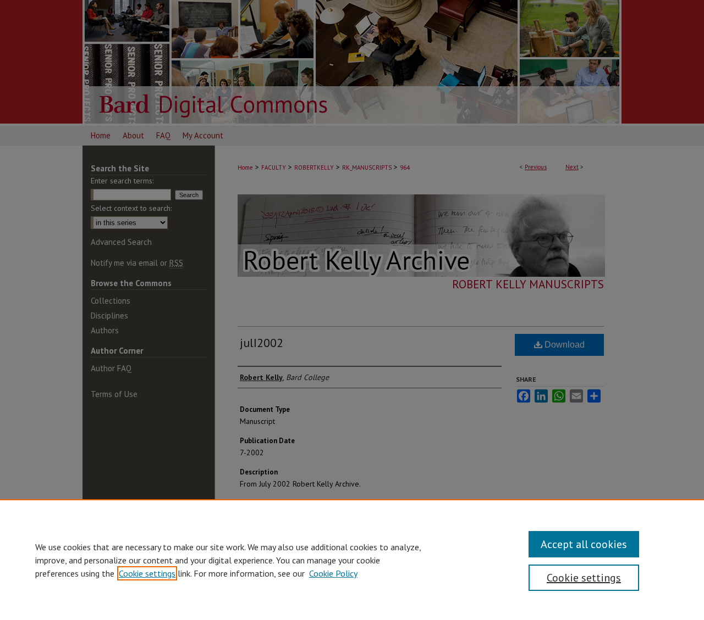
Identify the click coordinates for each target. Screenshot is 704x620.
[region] (352, 559)
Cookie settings (147, 573)
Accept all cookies (584, 544)
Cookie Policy (333, 573)
